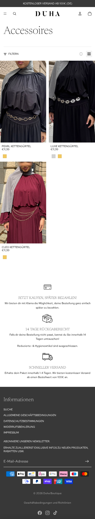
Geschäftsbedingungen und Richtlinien (47, 502)
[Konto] (80, 13)
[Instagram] (47, 512)
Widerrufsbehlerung (19, 427)
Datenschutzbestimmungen (24, 421)
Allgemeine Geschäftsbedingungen (30, 415)
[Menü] (5, 14)
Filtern (13, 54)
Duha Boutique (52, 493)
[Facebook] (39, 512)
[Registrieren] (87, 461)
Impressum (11, 432)
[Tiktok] (55, 512)
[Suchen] (14, 13)
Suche (8, 409)
